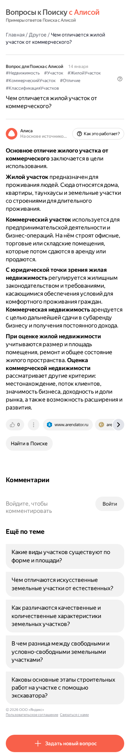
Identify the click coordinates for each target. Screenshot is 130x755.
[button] (120, 78)
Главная (15, 35)
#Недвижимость (23, 73)
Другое (38, 35)
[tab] (15, 424)
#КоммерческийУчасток (31, 80)
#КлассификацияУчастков (32, 88)
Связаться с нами (74, 715)
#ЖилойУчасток (84, 73)
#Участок (53, 73)
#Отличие (70, 80)
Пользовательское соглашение (32, 715)
